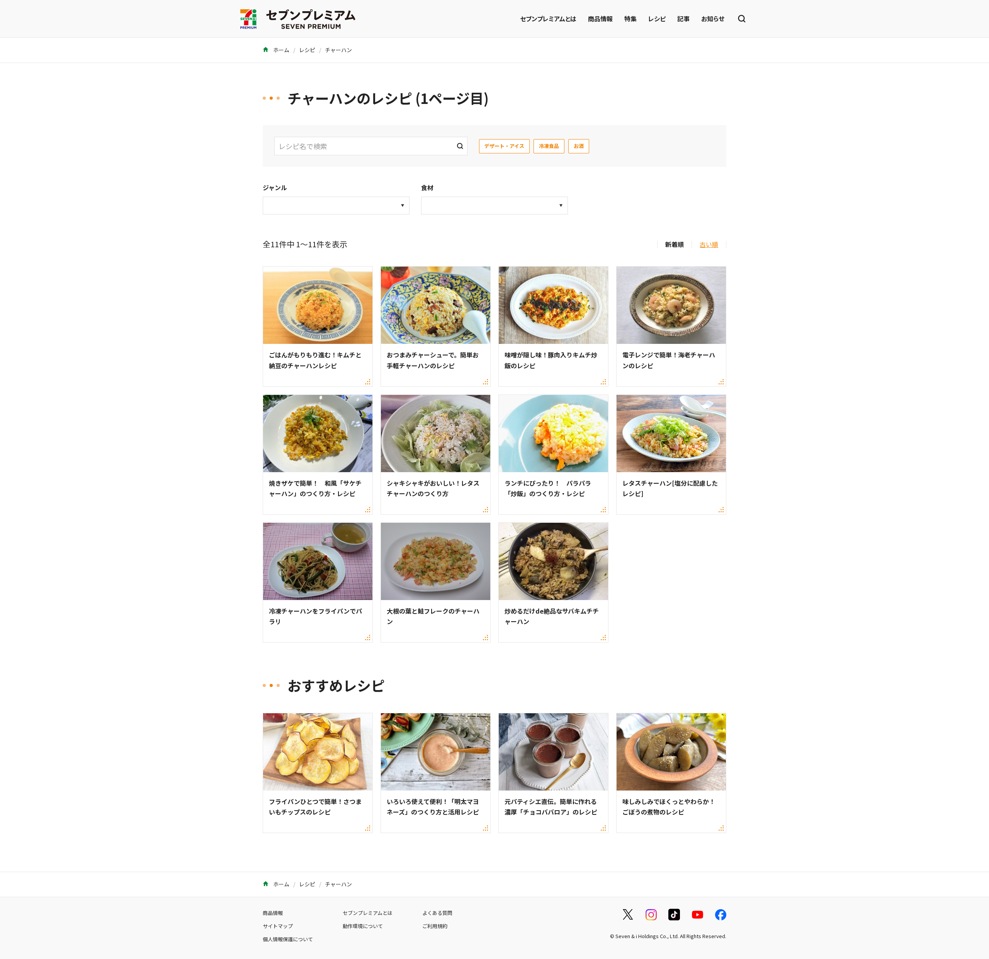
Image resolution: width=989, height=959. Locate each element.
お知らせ (712, 18)
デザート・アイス (504, 146)
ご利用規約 (434, 926)
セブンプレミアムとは (548, 18)
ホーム (280, 50)
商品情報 (600, 18)
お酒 (579, 146)
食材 (427, 187)
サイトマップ (278, 926)
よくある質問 (437, 912)
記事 (683, 18)
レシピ (657, 18)
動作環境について (363, 926)
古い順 (709, 244)
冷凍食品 (549, 146)
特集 (630, 18)
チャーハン (338, 50)
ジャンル (275, 187)
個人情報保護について (288, 939)
